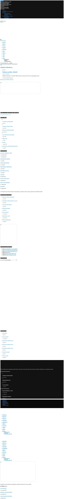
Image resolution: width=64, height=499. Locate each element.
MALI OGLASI (7, 13)
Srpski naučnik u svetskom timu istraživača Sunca (10, 146)
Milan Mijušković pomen (4, 5)
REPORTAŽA (4, 401)
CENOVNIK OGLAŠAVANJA (7, 11)
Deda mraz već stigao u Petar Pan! (6, 492)
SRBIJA (3, 51)
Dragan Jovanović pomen (4, 7)
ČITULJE (6, 15)
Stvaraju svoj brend (5, 212)
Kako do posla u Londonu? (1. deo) (7, 348)
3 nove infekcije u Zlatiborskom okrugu (11, 250)
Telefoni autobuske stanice (6, 380)
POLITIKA (4, 418)
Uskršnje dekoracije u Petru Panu (6, 496)
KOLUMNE (4, 47)
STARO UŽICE (5, 402)
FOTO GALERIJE (5, 405)
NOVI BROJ (6, 17)
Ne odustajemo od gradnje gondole (7, 121)
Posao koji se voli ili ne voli (11, 254)
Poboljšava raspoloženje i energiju (10, 255)
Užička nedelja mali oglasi (4, 3)
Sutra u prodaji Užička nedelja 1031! (11, 251)
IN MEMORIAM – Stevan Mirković (12, 248)
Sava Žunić (2, 6)
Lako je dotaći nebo (5, 336)
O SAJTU (4, 10)
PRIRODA (4, 400)
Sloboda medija (4, 138)
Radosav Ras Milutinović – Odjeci (5, 1)
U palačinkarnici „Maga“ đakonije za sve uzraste (9, 200)
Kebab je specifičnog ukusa (6, 219)
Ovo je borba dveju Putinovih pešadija (8, 134)
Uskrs (3, 250)
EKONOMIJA (4, 49)
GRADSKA (4, 42)
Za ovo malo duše (3, 488)
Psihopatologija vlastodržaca (4, 2)
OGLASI (3, 12)
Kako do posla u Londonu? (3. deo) (7, 340)
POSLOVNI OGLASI (8, 14)
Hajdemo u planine (5, 355)
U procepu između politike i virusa (10, 253)
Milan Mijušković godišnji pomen (5, 4)
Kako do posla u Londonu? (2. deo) (7, 344)
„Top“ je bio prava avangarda (7, 204)
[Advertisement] (32, 31)
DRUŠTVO (4, 44)
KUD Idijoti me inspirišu (6, 208)
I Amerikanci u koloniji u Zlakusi (7, 126)
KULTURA (3, 53)
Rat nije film (2, 186)
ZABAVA (4, 404)
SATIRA (3, 427)
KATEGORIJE (2, 260)
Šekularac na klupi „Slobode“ (10, 72)
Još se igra (4, 142)
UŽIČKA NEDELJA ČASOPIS (7, 16)
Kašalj (9, 252)
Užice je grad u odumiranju (5, 182)
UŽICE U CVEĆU (5, 403)
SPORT (3, 56)
